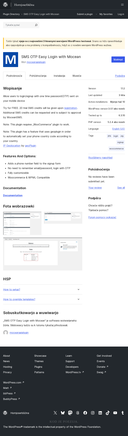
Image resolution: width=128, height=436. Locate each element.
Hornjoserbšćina (19, 413)
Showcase (40, 355)
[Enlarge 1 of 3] (37, 215)
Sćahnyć (118, 59)
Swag (101, 372)
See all (121, 187)
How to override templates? (19, 299)
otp (122, 136)
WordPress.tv (75, 372)
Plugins (38, 366)
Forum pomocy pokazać (102, 217)
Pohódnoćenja (38, 75)
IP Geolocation (11, 145)
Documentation (12, 195)
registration (70, 108)
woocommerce (116, 148)
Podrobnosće (14, 75)
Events (101, 361)
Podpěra (120, 75)
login (115, 136)
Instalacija (59, 75)
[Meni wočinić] (123, 4)
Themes (39, 361)
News (6, 361)
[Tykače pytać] (36, 25)
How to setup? (11, 289)
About (6, 355)
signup (120, 142)
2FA (109, 136)
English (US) (118, 128)
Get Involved (104, 355)
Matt (7, 387)
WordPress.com (13, 382)
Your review (95, 187)
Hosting (7, 366)
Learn (69, 355)
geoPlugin (30, 145)
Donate (102, 366)
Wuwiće (76, 75)
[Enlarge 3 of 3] (78, 241)
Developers (72, 366)
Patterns (39, 372)
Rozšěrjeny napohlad (100, 157)
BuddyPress (11, 399)
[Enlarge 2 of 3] (78, 215)
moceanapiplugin (36, 62)
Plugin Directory (11, 14)
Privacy (7, 372)
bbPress (9, 393)
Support (70, 361)
